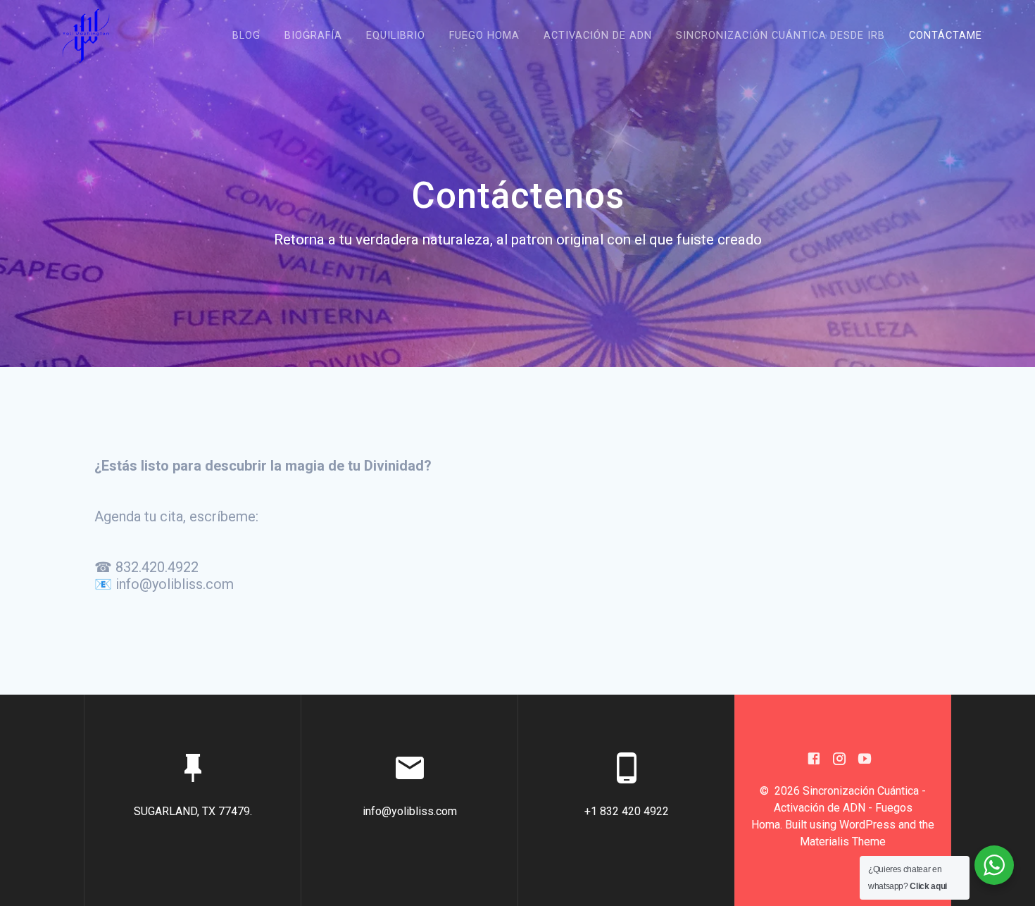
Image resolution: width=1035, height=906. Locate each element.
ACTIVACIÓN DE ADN (598, 36)
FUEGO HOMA (484, 36)
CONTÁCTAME (945, 36)
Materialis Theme (843, 841)
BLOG (246, 36)
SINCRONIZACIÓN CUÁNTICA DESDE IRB (780, 36)
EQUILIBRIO (395, 36)
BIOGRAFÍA (313, 36)
